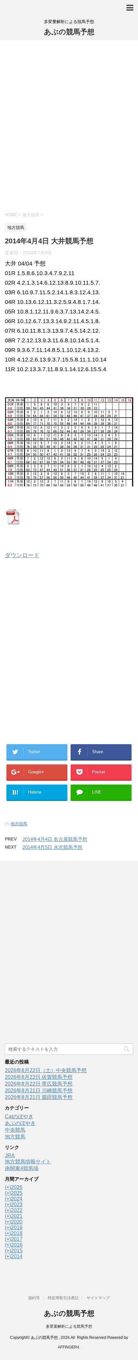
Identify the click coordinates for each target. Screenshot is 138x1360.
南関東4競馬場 (22, 1168)
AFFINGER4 (68, 1347)
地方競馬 (19, 823)
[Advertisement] (69, 125)
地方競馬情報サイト (28, 1161)
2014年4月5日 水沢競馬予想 (52, 847)
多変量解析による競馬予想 (69, 1326)
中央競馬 (15, 1130)
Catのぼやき (19, 1116)
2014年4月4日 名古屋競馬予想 (54, 839)
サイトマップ (98, 1298)
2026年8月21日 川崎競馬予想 (39, 1090)
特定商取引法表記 (63, 1298)
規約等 (34, 1298)
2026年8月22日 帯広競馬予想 (39, 1084)
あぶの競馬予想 (69, 32)
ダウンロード (22, 555)
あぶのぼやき (20, 1123)
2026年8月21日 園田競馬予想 (39, 1097)
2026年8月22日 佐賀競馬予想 (39, 1077)
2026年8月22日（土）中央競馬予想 (46, 1070)
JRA (10, 1155)
